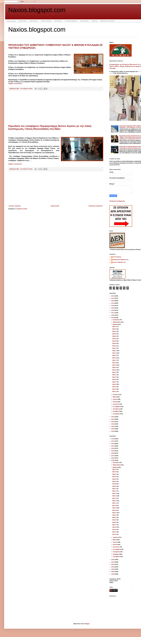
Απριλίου (115, 394)
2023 (112, 424)
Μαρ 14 (114, 353)
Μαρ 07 (114, 338)
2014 (112, 305)
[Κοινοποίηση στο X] (43, 89)
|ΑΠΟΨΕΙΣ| (58, 21)
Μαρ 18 (114, 362)
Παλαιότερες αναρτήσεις (96, 206)
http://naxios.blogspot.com (121, 259)
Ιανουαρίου (116, 319)
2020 (112, 417)
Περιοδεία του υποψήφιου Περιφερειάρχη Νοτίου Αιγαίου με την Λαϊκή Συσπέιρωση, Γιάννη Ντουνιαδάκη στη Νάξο (49, 127)
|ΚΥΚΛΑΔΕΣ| (84, 21)
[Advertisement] (55, 107)
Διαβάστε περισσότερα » (15, 83)
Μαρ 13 (114, 350)
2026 (112, 431)
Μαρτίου (115, 324)
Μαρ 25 (114, 377)
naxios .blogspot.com (119, 262)
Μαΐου (115, 397)
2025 (112, 429)
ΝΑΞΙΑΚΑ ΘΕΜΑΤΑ (71, 21)
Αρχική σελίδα (11, 21)
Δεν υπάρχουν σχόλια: (26, 88)
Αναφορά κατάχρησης (117, 201)
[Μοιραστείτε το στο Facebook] (45, 89)
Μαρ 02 (114, 329)
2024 (112, 426)
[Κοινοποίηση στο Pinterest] (47, 89)
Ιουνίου (115, 399)
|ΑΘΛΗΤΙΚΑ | (33, 21)
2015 (112, 308)
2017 (112, 312)
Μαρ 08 (114, 341)
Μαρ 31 (114, 391)
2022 (112, 421)
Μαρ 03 (114, 331)
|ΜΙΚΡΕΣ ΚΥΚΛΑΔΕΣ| (108, 21)
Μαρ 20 (114, 367)
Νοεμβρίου (116, 411)
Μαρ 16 (114, 358)
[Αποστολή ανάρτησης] (35, 88)
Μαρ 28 (114, 384)
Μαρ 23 (114, 374)
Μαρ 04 (114, 334)
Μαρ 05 (114, 336)
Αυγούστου (116, 404)
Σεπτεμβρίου (116, 406)
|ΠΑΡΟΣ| (94, 21)
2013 (112, 303)
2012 (112, 300)
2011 (112, 298)
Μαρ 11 (114, 346)
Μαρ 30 (114, 389)
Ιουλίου (115, 401)
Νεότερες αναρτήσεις (15, 206)
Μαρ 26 (114, 379)
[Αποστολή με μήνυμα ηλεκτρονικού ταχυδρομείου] (39, 89)
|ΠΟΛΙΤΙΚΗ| (22, 21)
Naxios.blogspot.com (36, 9)
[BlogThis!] (41, 89)
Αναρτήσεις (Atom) (21, 209)
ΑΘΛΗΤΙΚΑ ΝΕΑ (46, 21)
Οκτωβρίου (116, 409)
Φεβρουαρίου (117, 322)
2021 (112, 419)
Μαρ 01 (114, 326)
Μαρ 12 (114, 348)
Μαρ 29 (114, 386)
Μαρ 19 (114, 365)
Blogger (87, 623)
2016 (112, 310)
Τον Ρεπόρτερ (117, 257)
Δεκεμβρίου (116, 414)
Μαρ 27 (114, 382)
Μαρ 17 (114, 360)
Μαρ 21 (114, 370)
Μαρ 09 (114, 343)
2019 (112, 317)
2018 (112, 315)
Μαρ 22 (114, 372)
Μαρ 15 (114, 355)
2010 (112, 296)
